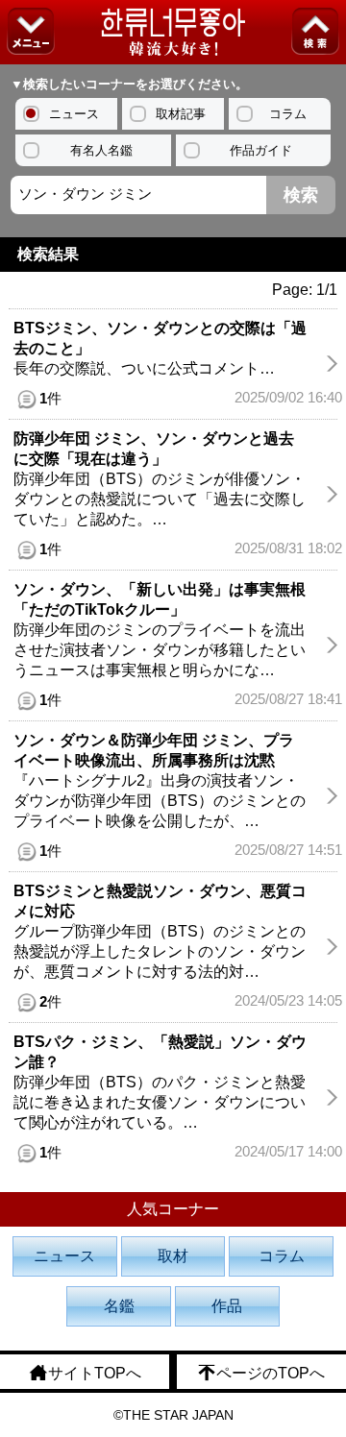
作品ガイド (261, 150)
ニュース (74, 114)
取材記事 (181, 114)
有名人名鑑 (101, 150)
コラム (288, 114)
